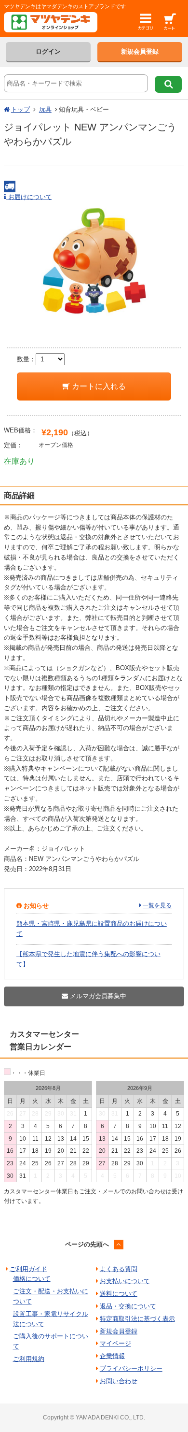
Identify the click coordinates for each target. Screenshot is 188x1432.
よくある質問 (118, 1269)
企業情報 (112, 1356)
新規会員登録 (140, 51)
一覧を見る (157, 905)
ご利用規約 (28, 1358)
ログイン (48, 51)
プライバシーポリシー (131, 1368)
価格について (32, 1278)
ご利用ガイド (28, 1269)
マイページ (115, 1343)
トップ (20, 109)
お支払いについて (125, 1281)
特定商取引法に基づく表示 (137, 1318)
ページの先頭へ (87, 1244)
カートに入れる (98, 386)
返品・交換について (128, 1306)
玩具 (45, 109)
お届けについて (29, 196)
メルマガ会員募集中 (97, 996)
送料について (118, 1293)
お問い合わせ (118, 1381)
